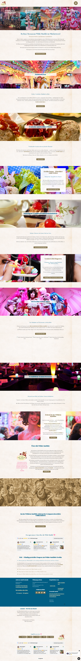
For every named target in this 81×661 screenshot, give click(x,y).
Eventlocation (52, 430)
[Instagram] (36, 592)
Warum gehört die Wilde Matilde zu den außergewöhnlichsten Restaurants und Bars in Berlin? (39, 560)
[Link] (42, 592)
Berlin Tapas (59, 151)
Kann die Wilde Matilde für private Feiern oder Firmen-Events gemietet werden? (36, 574)
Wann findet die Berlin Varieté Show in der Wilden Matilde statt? (32, 571)
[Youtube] (44, 592)
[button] (64, 546)
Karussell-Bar (40, 74)
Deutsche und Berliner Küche (40, 127)
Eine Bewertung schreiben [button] (58, 538)
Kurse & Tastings (58, 432)
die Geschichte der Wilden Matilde (38, 326)
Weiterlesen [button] (19, 550)
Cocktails (50, 467)
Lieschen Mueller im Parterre (56, 594)
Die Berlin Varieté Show (40, 302)
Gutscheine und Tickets (22, 587)
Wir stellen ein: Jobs (22, 590)
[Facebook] (39, 592)
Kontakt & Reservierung (21, 585)
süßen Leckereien (39, 467)
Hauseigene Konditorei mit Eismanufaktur (40, 214)
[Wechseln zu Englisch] (40, 658)
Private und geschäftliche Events (52, 423)
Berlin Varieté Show (40, 102)
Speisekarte (27, 151)
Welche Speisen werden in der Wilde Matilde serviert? (30, 569)
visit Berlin (52, 586)
